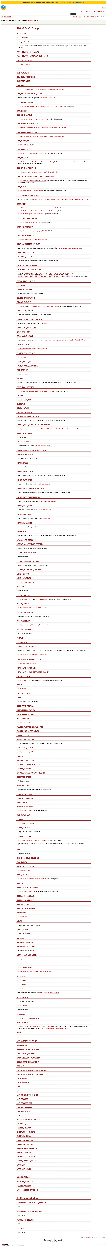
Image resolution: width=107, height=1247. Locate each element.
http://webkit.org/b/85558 (56, 89)
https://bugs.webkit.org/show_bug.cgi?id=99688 (34, 239)
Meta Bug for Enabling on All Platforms (37, 840)
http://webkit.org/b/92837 (27, 752)
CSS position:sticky (25, 172)
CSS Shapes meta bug (47, 162)
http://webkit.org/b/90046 (51, 172)
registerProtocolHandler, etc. (28, 663)
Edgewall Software (19, 1245)
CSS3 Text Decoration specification (30, 208)
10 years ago (31, 20)
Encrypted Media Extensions (28, 348)
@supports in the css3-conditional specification (46, 199)
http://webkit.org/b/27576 (49, 98)
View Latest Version (89, 16)
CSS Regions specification (27, 153)
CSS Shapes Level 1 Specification (30, 162)
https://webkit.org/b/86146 (80, 199)
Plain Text (53, 1242)
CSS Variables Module (26, 191)
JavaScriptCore (24, 1040)
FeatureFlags (7, 16)
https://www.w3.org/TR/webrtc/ (49, 992)
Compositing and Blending (27, 106)
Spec (21, 870)
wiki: (2, 16)
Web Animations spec (36, 972)
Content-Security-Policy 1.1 (28, 89)
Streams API (23, 823)
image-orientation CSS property (29, 127)
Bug (33, 950)
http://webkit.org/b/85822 (44, 445)
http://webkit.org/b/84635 (49, 306)
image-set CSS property (27, 145)
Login (80, 11)
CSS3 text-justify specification (29, 214)
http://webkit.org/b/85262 (57, 136)
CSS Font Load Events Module (29, 391)
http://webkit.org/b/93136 (38, 180)
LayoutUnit (21, 840)
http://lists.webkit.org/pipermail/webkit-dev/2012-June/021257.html (65, 340)
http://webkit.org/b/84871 (27, 582)
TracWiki (88, 1237)
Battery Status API (25, 64)
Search (102, 14)
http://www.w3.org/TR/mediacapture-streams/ (34, 625)
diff (37, 20)
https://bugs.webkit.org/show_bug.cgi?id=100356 (39, 1026)
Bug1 (21, 357)
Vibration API (23, 916)
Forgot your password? (99, 11)
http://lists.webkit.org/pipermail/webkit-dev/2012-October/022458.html (41, 429)
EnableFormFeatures (44, 484)
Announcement (42, 89)
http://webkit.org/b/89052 (58, 127)
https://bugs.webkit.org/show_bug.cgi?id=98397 (54, 1028)
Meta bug (44, 323)
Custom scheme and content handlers (70, 248)
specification (34, 655)
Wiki (73, 14)
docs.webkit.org (79, 2)
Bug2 (25, 357)
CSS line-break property (27, 222)
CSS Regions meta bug (43, 153)
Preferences (87, 11)
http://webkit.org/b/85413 (27, 722)
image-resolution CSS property (29, 136)
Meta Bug (38, 222)
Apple (104, 1244)
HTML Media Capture (26, 599)
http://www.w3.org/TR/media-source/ (31, 608)
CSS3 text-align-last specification (30, 211)
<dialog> (22, 306)
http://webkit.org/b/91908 (54, 106)
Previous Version (76, 16)
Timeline (81, 14)
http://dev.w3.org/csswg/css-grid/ (30, 119)
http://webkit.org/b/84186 (38, 879)
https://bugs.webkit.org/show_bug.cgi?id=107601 (34, 231)
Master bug (56, 208)
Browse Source (92, 14)
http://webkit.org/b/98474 (72, 429)
